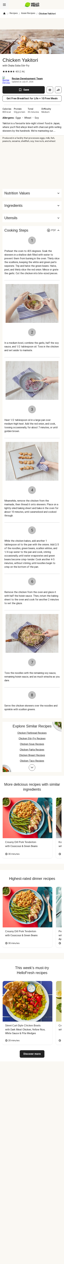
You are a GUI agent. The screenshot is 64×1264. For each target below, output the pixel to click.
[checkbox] (3, 71)
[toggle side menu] (4, 4)
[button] (32, 205)
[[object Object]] (50, 90)
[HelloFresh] (32, 4)
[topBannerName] (32, 24)
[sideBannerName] (32, 165)
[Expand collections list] (32, 767)
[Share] (58, 90)
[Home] (4, 14)
